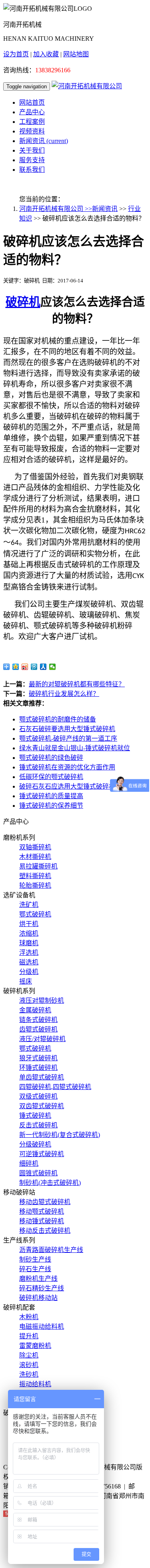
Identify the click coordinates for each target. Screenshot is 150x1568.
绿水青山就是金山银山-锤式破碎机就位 (74, 748)
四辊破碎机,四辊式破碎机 (55, 1086)
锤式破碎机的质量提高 (51, 796)
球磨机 (28, 943)
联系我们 (32, 169)
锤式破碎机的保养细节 (51, 805)
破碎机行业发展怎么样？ (64, 693)
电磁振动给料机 (41, 1326)
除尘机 (28, 1355)
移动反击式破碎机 (44, 1230)
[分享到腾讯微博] (34, 667)
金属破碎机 (35, 1010)
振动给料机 (35, 1384)
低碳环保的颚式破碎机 (51, 776)
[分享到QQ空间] (15, 667)
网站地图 (76, 54)
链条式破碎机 (38, 1019)
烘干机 (28, 923)
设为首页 (16, 54)
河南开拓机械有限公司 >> (55, 208)
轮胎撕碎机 (35, 885)
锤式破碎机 (35, 1115)
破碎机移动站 (38, 1297)
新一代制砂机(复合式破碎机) (59, 1134)
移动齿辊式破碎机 (44, 1201)
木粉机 (28, 1317)
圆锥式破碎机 (38, 1173)
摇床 (25, 981)
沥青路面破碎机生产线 (51, 1249)
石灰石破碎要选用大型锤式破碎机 (67, 728)
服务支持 (32, 160)
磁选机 (28, 962)
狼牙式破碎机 (38, 1058)
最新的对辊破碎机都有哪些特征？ (77, 684)
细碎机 (28, 1163)
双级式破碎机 (38, 1096)
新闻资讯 (43, 140)
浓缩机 (28, 933)
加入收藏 (46, 54)
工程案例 (32, 121)
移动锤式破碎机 (41, 1221)
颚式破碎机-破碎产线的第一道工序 (68, 738)
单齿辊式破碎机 (41, 1077)
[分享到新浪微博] (25, 667)
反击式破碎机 (38, 1125)
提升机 (28, 1336)
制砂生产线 (35, 1259)
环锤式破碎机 (38, 1067)
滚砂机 (28, 1364)
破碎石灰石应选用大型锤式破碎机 (67, 786)
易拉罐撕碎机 (38, 866)
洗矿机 (28, 904)
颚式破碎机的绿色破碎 (51, 757)
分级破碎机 (35, 1144)
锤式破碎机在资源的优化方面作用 (67, 767)
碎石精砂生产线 (41, 1288)
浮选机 (28, 952)
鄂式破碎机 (35, 914)
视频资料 (32, 131)
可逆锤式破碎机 (41, 1154)
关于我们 (32, 150)
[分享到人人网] (43, 667)
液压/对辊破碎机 (42, 1038)
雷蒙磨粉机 (35, 1345)
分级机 (28, 971)
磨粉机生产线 (38, 1278)
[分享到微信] (52, 667)
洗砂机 (28, 1374)
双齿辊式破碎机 (41, 1106)
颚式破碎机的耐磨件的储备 (57, 719)
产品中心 (32, 112)
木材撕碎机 (35, 856)
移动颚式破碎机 (41, 1211)
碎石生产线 (35, 1269)
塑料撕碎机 (35, 875)
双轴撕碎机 (35, 847)
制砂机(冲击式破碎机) (50, 1182)
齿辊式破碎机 (38, 1029)
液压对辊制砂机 (41, 1000)
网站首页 (32, 102)
